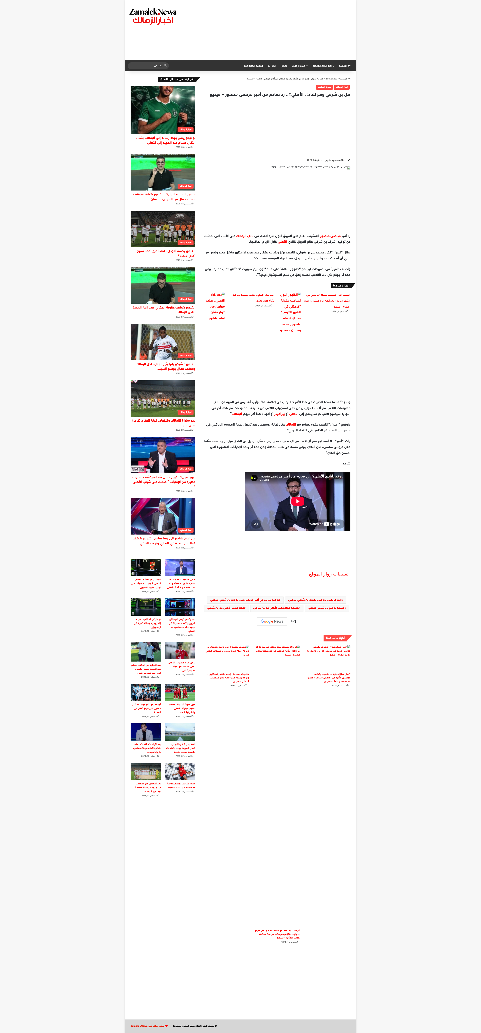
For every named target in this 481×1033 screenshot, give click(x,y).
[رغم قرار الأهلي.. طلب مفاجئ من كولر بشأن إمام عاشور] (214, 307)
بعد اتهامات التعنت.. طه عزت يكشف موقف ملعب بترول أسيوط (147, 748)
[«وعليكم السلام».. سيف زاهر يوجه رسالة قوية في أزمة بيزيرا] (146, 607)
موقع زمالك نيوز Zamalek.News (147, 1026)
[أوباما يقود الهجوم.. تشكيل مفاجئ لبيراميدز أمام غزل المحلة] (146, 692)
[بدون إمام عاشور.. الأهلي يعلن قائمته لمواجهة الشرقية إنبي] (180, 650)
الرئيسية (343, 65)
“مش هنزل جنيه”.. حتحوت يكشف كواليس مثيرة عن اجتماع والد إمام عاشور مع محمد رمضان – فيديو (328, 678)
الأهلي (282, 242)
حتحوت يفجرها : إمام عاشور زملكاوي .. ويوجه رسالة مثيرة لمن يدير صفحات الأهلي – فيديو (228, 678)
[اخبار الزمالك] (153, 16)
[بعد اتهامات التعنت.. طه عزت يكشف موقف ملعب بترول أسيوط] (146, 731)
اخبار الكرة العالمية (322, 65)
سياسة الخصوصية (253, 65)
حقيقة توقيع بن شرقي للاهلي (326, 608)
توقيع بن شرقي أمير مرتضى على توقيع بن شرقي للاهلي (244, 600)
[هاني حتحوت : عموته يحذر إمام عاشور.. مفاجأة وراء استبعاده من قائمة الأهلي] (180, 567)
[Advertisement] (279, 30)
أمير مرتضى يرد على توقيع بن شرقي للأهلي (315, 600)
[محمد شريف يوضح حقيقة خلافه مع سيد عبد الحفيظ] (180, 771)
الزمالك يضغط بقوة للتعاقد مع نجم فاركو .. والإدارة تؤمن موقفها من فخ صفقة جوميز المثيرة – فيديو (277, 934)
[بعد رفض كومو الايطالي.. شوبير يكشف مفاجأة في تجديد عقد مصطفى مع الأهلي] (180, 607)
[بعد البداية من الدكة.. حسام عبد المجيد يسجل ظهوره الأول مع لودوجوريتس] (146, 652)
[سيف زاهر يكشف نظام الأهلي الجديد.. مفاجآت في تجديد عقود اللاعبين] (146, 567)
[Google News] (272, 621)
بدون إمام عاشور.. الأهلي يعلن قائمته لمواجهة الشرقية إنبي (181, 666)
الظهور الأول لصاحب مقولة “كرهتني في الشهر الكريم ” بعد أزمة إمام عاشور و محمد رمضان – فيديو (327, 301)
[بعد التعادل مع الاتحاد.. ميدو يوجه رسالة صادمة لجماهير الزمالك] (146, 771)
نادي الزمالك (244, 236)
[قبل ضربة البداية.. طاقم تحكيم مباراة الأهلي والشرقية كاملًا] (180, 692)
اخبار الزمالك (331, 78)
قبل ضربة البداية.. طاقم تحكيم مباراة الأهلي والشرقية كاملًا (182, 708)
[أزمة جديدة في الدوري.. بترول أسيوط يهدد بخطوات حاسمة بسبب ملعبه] (180, 731)
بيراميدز (279, 414)
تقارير (284, 65)
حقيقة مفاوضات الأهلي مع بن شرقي (276, 608)
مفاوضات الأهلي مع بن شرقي (225, 608)
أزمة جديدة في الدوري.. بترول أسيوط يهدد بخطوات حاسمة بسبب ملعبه (180, 748)
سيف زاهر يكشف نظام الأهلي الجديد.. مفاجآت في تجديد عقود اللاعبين (146, 583)
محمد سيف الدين (333, 160)
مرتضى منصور (330, 236)
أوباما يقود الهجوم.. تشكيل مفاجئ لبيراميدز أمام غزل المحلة (146, 708)
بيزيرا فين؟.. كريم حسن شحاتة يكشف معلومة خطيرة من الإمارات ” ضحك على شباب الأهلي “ (163, 482)
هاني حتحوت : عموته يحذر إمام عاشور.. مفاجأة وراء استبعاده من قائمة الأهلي (181, 583)
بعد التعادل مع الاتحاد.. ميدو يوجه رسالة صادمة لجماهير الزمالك (148, 787)
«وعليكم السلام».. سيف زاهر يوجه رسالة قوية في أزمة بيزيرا (147, 623)
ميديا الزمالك (298, 65)
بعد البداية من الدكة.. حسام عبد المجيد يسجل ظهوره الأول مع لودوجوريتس (146, 669)
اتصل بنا (272, 65)
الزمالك (237, 414)
